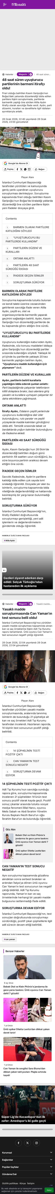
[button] (30, 74)
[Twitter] (27, 1143)
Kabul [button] (49, 1190)
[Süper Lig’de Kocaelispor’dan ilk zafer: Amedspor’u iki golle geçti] (27, 1105)
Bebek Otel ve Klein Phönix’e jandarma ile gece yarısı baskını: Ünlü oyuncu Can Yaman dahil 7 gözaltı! (27, 990)
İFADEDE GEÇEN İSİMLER (25, 275)
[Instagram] (36, 1143)
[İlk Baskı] (19, 4)
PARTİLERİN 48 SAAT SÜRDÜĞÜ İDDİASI (22, 267)
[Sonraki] (50, 570)
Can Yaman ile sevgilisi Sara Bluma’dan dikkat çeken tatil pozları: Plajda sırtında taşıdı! (24, 1072)
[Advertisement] (27, 38)
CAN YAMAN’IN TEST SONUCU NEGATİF (22, 763)
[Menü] (5, 4)
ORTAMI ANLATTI (20, 258)
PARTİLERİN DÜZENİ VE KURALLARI (24, 250)
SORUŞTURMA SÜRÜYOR (25, 282)
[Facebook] (18, 1143)
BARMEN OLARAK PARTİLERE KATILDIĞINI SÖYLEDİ (27, 229)
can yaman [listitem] (9, 939)
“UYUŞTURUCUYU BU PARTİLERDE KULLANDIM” (23, 239)
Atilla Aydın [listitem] (9, 540)
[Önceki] (4, 570)
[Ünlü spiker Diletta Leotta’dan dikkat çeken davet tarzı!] (27, 854)
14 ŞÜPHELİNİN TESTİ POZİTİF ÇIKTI (23, 752)
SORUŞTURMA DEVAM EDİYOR (23, 773)
